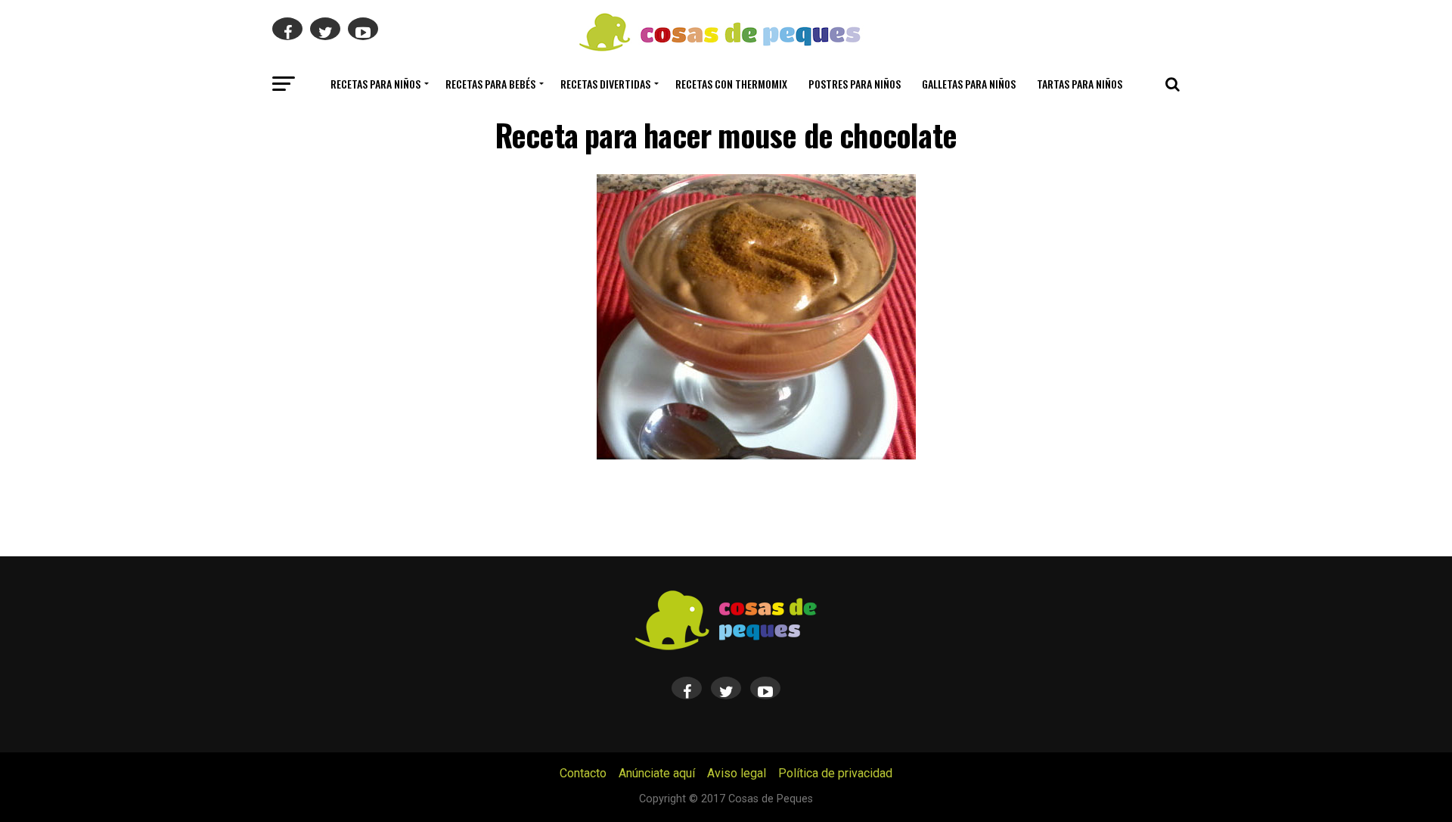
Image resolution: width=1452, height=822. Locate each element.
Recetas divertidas (605, 84)
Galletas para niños (969, 84)
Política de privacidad (835, 773)
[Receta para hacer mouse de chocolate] (756, 455)
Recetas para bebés (490, 84)
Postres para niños (854, 84)
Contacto (583, 773)
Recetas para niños (375, 84)
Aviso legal (736, 773)
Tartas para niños (1079, 84)
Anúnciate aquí (657, 773)
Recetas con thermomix (731, 84)
